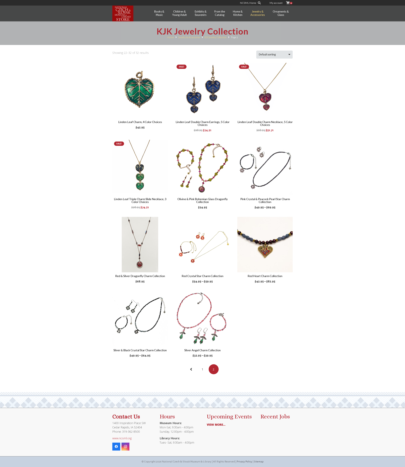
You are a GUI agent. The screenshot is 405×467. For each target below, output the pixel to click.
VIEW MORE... (216, 424)
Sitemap (259, 461)
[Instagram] (125, 447)
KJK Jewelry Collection (215, 37)
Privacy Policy (244, 461)
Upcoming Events (229, 416)
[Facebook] (116, 447)
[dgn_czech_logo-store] (122, 13)
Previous (191, 369)
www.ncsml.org (122, 438)
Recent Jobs (275, 416)
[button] (259, 2)
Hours (167, 416)
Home (170, 37)
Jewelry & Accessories (189, 37)
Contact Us (126, 416)
